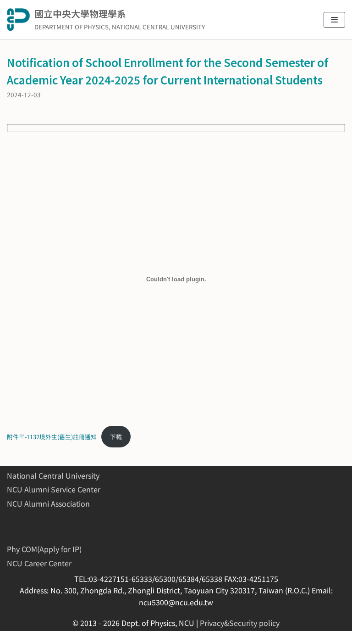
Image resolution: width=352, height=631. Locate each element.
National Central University (53, 475)
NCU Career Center (39, 563)
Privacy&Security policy (240, 622)
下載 (116, 436)
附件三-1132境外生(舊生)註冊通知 (52, 436)
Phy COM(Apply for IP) (44, 548)
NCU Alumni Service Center (53, 489)
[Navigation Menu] (334, 20)
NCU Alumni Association (48, 503)
